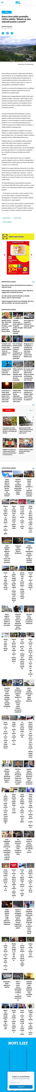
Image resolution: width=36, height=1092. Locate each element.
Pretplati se (21, 1087)
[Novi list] (18, 2)
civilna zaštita (7, 222)
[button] (31, 255)
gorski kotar (6, 218)
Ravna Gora (17, 218)
